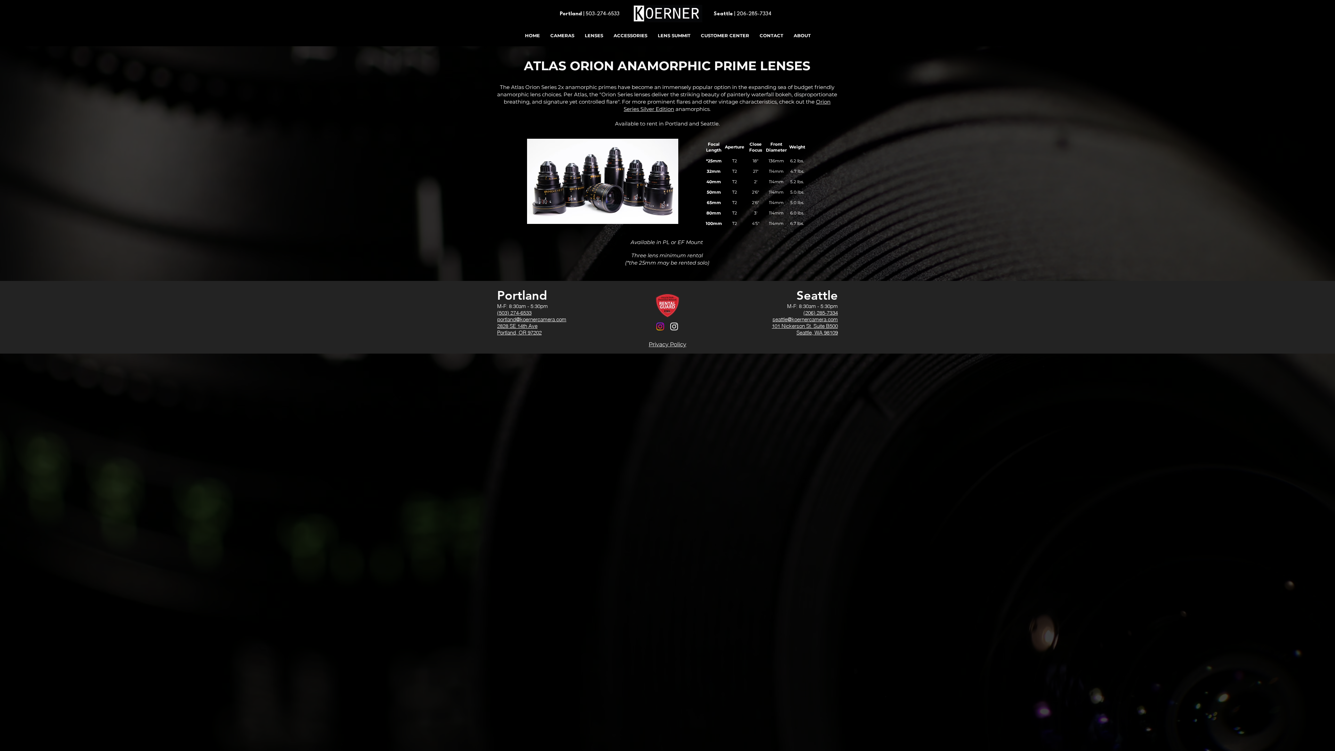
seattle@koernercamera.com (805, 319)
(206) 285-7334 (820, 312)
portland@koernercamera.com (531, 319)
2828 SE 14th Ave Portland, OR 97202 (519, 329)
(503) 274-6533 (514, 312)
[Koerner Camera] (660, 326)
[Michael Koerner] (674, 326)
